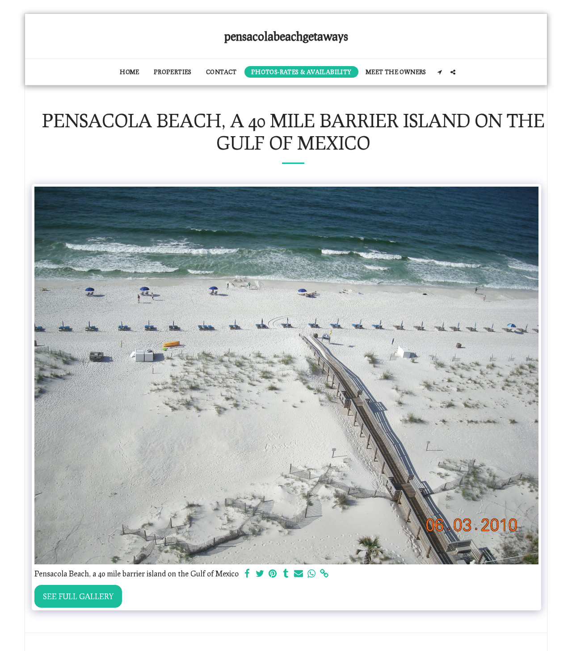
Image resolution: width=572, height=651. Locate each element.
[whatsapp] (311, 573)
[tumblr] (285, 573)
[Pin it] (273, 573)
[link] (324, 573)
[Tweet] (260, 573)
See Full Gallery (78, 596)
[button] (440, 72)
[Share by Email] (298, 573)
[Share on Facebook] (247, 573)
